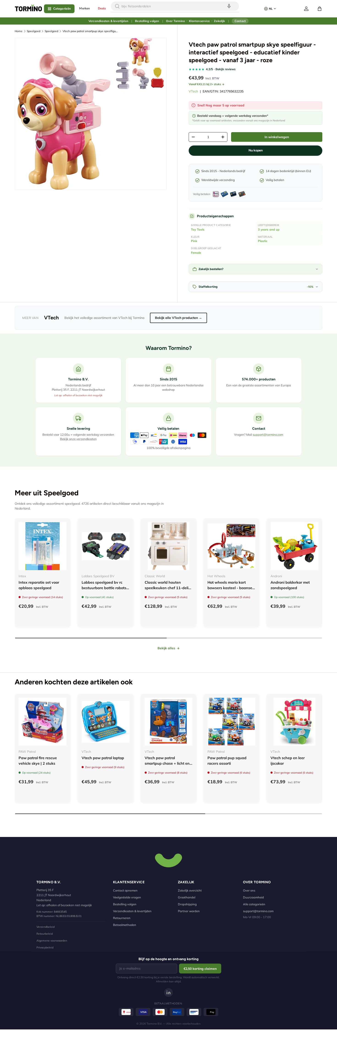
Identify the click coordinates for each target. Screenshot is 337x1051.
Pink (194, 241)
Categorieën (62, 8)
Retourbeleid (44, 933)
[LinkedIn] (168, 992)
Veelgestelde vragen (127, 897)
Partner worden (189, 911)
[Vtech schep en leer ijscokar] (294, 722)
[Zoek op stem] (229, 6)
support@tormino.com (268, 434)
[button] (320, 9)
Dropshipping (187, 904)
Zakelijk (219, 21)
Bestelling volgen (147, 21)
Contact (240, 21)
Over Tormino (175, 21)
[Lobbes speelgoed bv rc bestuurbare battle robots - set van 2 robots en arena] (106, 546)
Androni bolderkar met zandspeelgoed (290, 585)
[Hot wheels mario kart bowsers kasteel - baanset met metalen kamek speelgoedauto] (231, 546)
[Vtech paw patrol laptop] (106, 722)
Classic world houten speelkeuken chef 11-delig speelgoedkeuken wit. (168, 588)
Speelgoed (33, 31)
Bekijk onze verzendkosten (78, 439)
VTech (193, 91)
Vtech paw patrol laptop (103, 757)
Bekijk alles (166, 648)
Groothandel (186, 897)
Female (196, 252)
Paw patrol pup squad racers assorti (226, 760)
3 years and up (268, 229)
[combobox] (175, 6)
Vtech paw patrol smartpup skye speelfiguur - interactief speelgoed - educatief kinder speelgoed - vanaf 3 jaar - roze (90, 31)
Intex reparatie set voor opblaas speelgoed (39, 585)
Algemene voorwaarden (51, 940)
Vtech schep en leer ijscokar (288, 760)
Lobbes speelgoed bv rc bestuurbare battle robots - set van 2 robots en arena (105, 588)
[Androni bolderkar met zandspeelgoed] (294, 546)
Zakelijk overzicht (190, 890)
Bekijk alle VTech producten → (178, 318)
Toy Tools (197, 229)
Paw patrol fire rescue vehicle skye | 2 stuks (38, 760)
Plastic (263, 241)
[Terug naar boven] (168, 860)
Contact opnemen (125, 890)
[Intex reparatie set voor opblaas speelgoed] (42, 546)
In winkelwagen (277, 137)
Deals (102, 8)
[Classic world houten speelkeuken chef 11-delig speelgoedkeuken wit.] (169, 546)
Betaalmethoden (124, 925)
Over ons (249, 890)
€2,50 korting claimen (200, 969)
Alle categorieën (254, 904)
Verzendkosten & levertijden (108, 21)
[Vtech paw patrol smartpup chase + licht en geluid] (169, 722)
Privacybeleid (44, 947)
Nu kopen (256, 150)
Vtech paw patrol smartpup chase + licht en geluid (167, 763)
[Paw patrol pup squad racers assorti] (231, 722)
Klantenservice (199, 21)
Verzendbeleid (45, 926)
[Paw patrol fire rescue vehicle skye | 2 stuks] (42, 722)
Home (18, 31)
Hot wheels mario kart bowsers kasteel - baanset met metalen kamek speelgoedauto (230, 590)
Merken (84, 8)
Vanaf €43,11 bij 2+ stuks (205, 84)
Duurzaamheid (253, 897)
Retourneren (121, 918)
